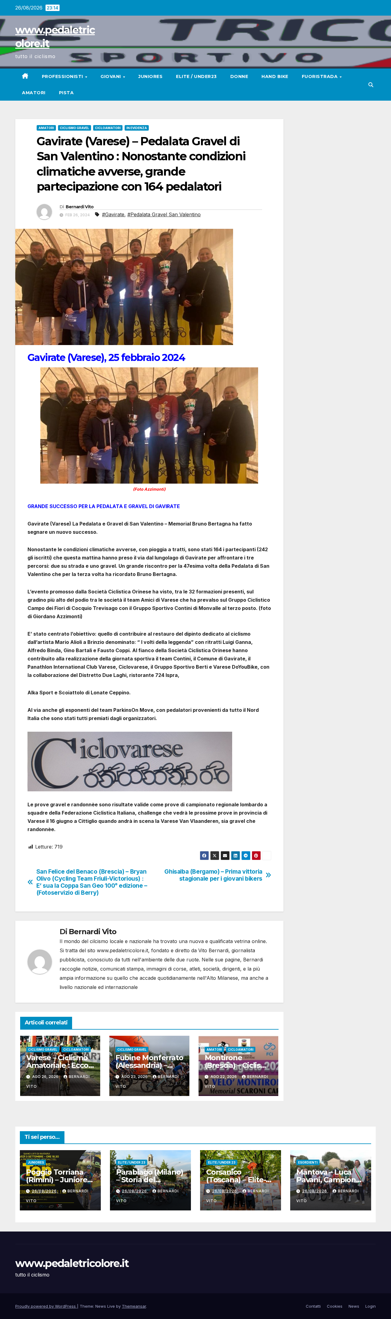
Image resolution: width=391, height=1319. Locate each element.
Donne (239, 76)
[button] (370, 85)
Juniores (150, 76)
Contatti (313, 1306)
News (354, 1306)
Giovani (111, 76)
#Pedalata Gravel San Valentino (164, 214)
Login (370, 1306)
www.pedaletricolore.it (72, 1263)
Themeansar (134, 1306)
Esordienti (308, 1162)
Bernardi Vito (80, 207)
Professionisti (63, 76)
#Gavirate (113, 214)
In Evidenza (136, 128)
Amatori (34, 92)
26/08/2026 (45, 1191)
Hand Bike (274, 76)
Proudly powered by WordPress (46, 1306)
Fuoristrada (320, 76)
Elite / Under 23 (131, 1162)
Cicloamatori (108, 128)
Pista (66, 92)
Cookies (334, 1306)
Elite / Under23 (196, 76)
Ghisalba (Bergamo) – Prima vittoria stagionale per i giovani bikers (213, 875)
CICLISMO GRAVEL (74, 128)
